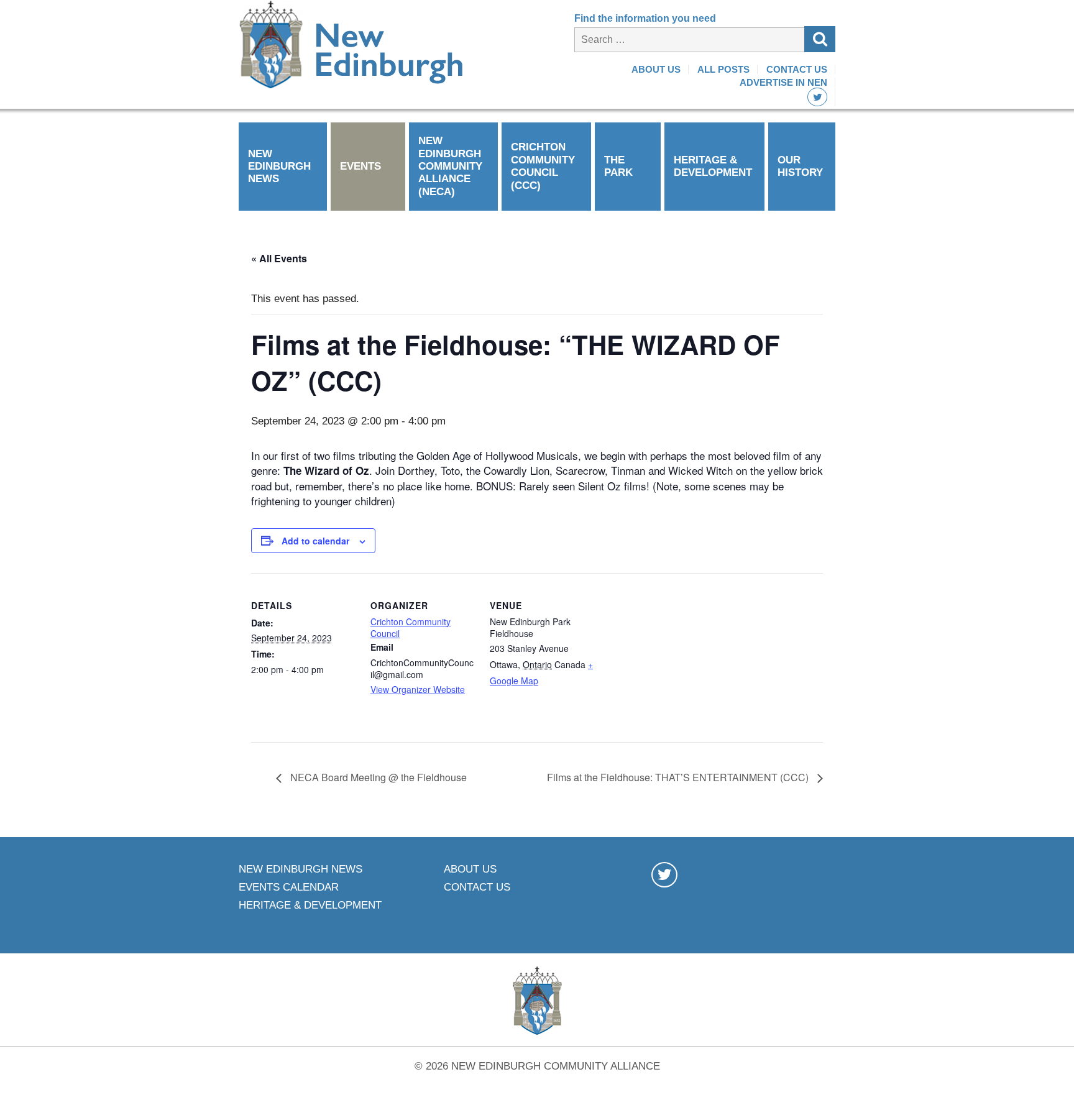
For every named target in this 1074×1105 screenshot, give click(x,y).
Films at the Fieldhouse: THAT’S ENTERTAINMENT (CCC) (679, 777)
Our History (800, 166)
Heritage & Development (713, 166)
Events (360, 166)
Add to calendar (315, 540)
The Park (618, 166)
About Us (656, 69)
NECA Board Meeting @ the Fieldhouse (377, 777)
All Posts (723, 69)
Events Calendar (289, 887)
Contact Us (796, 69)
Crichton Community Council (410, 627)
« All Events (279, 258)
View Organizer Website (417, 689)
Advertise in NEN (783, 82)
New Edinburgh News (279, 166)
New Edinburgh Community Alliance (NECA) (450, 166)
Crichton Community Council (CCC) (543, 166)
